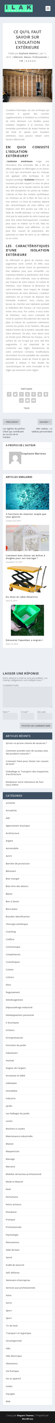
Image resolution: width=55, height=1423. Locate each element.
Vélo (8, 1348)
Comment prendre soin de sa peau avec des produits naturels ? (27, 752)
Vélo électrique (14, 1355)
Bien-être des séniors (17, 886)
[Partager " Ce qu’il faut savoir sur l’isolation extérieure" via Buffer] (46, 394)
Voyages (10, 1393)
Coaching (11, 931)
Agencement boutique (18, 825)
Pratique (10, 1219)
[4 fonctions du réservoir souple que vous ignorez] (27, 496)
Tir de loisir (12, 1325)
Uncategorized (14, 1340)
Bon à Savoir (12, 901)
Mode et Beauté (14, 1181)
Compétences (13, 954)
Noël (8, 1189)
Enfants (10, 1030)
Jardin (9, 1105)
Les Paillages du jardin (17, 1113)
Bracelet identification (18, 916)
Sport (9, 1310)
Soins (8, 1295)
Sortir (9, 1302)
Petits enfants (13, 1204)
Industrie (10, 1098)
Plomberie (11, 1212)
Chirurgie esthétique (17, 924)
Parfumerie (12, 1196)
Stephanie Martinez (28, 53)
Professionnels (39, 57)
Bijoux (9, 893)
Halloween (11, 1083)
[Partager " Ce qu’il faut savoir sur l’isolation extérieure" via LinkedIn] (40, 394)
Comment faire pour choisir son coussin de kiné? (27, 762)
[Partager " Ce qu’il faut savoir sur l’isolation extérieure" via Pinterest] (34, 394)
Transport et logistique (18, 1333)
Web (8, 1401)
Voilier (9, 1386)
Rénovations (12, 1242)
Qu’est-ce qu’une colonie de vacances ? (26, 743)
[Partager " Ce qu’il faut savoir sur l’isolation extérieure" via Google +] (21, 394)
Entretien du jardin (16, 1045)
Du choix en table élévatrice (22, 596)
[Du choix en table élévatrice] (27, 579)
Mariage (10, 1159)
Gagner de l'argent (16, 1068)
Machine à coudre (15, 1128)
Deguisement (13, 992)
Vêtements (12, 1363)
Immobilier (11, 1090)
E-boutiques (12, 1022)
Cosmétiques (13, 961)
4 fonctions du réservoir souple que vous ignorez (26, 515)
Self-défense (12, 1272)
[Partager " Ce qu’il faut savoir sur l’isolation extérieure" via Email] (27, 400)
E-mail (25, 711)
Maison (27, 57)
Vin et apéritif (13, 1378)
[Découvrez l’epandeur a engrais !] (27, 620)
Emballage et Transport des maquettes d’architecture (27, 773)
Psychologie (12, 1234)
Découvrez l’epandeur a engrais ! (24, 640)
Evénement (12, 1052)
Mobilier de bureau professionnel (23, 1174)
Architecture (12, 833)
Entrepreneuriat (14, 1037)
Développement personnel (20, 1015)
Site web (41, 711)
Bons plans (11, 909)
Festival (10, 1060)
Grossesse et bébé (15, 1075)
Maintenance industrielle (19, 1136)
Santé (9, 1257)
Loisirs (9, 1121)
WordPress (27, 1418)
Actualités (11, 810)
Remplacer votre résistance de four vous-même (25, 783)
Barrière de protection (18, 863)
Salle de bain (12, 1249)
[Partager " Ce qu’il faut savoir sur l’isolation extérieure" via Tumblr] (27, 394)
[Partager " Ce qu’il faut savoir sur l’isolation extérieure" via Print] (34, 400)
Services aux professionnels (20, 1287)
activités (10, 802)
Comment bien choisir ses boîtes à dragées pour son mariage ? (25, 557)
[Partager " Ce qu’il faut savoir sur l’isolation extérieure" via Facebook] (9, 394)
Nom (6, 711)
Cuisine (9, 969)
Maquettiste (12, 1151)
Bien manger (12, 878)
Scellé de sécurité (15, 1264)
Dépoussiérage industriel (19, 1007)
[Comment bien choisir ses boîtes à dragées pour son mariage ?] (27, 538)
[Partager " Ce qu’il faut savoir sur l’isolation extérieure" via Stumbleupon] (21, 400)
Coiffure (10, 939)
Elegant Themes (25, 1415)
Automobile (12, 848)
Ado (8, 818)
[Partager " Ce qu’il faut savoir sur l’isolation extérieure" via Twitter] (15, 394)
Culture (10, 977)
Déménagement (14, 999)
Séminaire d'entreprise (18, 1280)
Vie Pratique (12, 1371)
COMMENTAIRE (11, 685)
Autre (9, 855)
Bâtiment (18, 57)
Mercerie (10, 1166)
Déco (8, 984)
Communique (13, 946)
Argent (9, 840)
